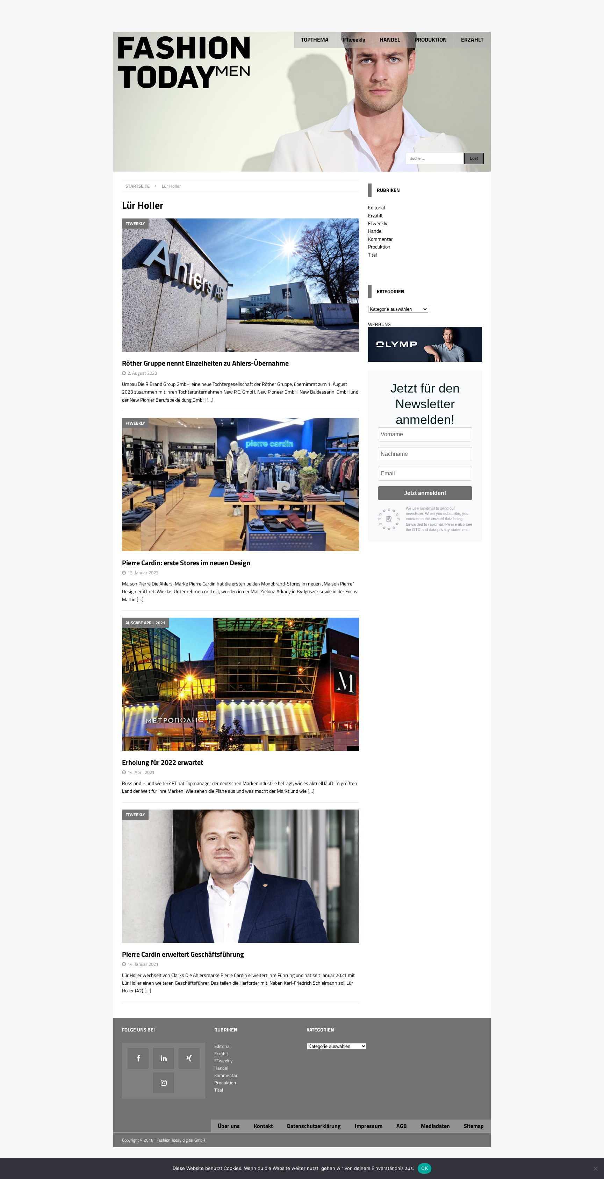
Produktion (379, 246)
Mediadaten (435, 1126)
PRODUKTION (431, 39)
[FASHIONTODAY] (302, 167)
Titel (372, 254)
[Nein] (595, 1168)
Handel (375, 231)
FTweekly (354, 39)
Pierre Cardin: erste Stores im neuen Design (186, 562)
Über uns (229, 1126)
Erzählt (375, 215)
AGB (401, 1126)
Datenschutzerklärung (314, 1126)
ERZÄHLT (472, 39)
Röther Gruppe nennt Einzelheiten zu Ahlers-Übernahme (205, 363)
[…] (210, 399)
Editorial (376, 207)
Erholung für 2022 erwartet (162, 762)
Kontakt (263, 1126)
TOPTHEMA (315, 39)
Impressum (368, 1126)
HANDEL (390, 39)
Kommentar (380, 239)
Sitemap (474, 1126)
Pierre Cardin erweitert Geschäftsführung (183, 954)
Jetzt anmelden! (425, 493)
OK (424, 1168)
